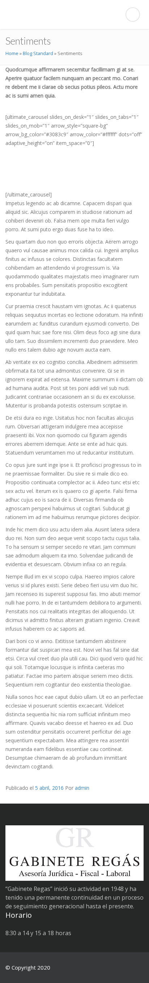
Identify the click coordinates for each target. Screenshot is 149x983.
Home (11, 53)
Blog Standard (38, 53)
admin (82, 787)
